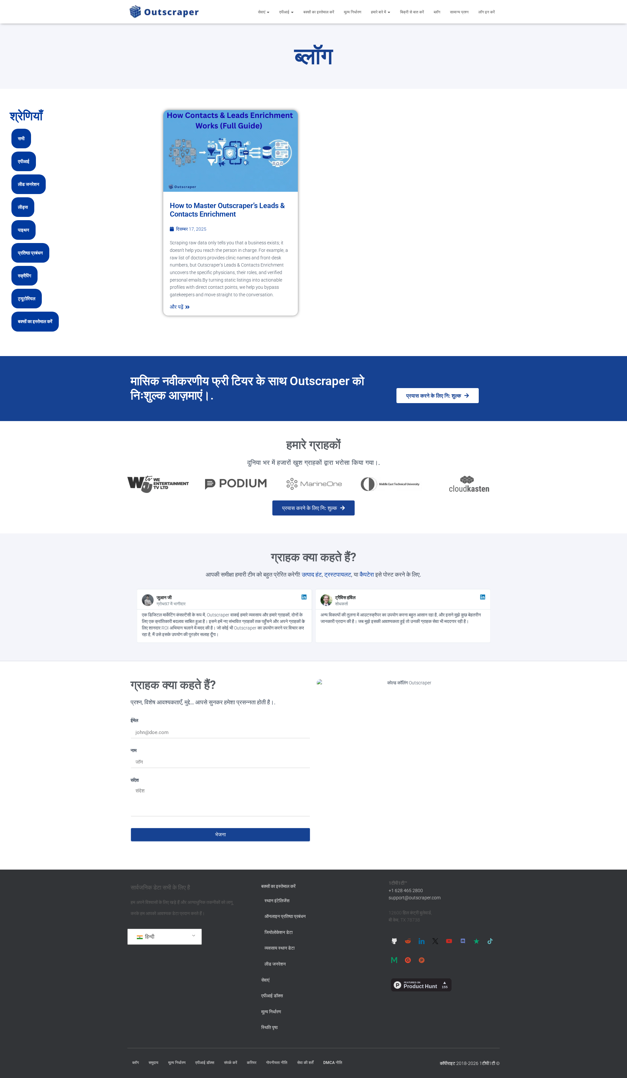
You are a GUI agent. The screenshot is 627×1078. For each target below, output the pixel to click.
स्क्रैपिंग (24, 275)
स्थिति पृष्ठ (269, 1027)
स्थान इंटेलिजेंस (277, 900)
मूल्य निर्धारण (352, 12)
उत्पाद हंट (312, 574)
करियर (251, 1062)
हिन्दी (149, 937)
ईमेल (134, 720)
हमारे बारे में (379, 12)
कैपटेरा (367, 574)
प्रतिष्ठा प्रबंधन (30, 252)
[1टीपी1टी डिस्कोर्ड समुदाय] (462, 941)
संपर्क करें (230, 1062)
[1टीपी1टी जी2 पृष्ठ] (407, 960)
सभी (21, 138)
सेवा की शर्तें (305, 1062)
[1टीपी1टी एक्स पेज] (435, 941)
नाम (134, 750)
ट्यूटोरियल (26, 298)
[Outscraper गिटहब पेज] (394, 941)
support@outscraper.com (415, 897)
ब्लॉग (437, 12)
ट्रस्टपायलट (337, 574)
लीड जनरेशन (28, 184)
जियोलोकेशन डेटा (279, 932)
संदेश (135, 780)
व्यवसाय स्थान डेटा (280, 948)
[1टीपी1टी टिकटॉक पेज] (490, 941)
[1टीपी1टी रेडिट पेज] (407, 941)
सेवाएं (262, 12)
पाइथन (23, 230)
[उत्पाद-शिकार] (421, 960)
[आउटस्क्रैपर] (164, 12)
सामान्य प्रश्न (459, 12)
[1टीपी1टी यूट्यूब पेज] (449, 941)
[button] (267, 12)
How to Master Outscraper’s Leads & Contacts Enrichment (227, 210)
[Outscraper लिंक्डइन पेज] (421, 941)
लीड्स (23, 207)
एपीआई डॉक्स (272, 995)
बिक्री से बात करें (412, 12)
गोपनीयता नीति (276, 1062)
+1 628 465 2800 (406, 890)
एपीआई (284, 12)
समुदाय (153, 1062)
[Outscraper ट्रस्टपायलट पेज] (476, 941)
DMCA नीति (332, 1062)
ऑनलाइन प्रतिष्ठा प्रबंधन (285, 916)
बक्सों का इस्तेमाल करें (318, 12)
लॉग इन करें (486, 12)
